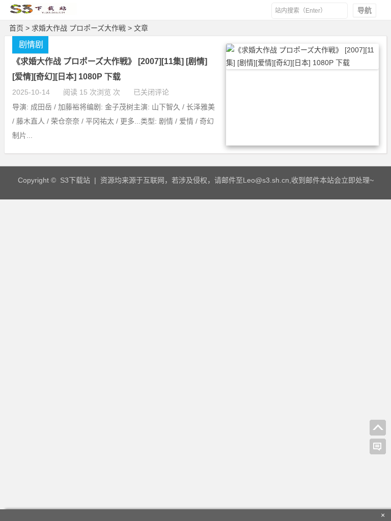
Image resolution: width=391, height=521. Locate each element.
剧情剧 (31, 44)
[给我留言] (378, 447)
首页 (16, 28)
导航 (364, 10)
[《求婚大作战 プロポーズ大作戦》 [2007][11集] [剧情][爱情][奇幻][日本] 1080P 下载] (302, 63)
